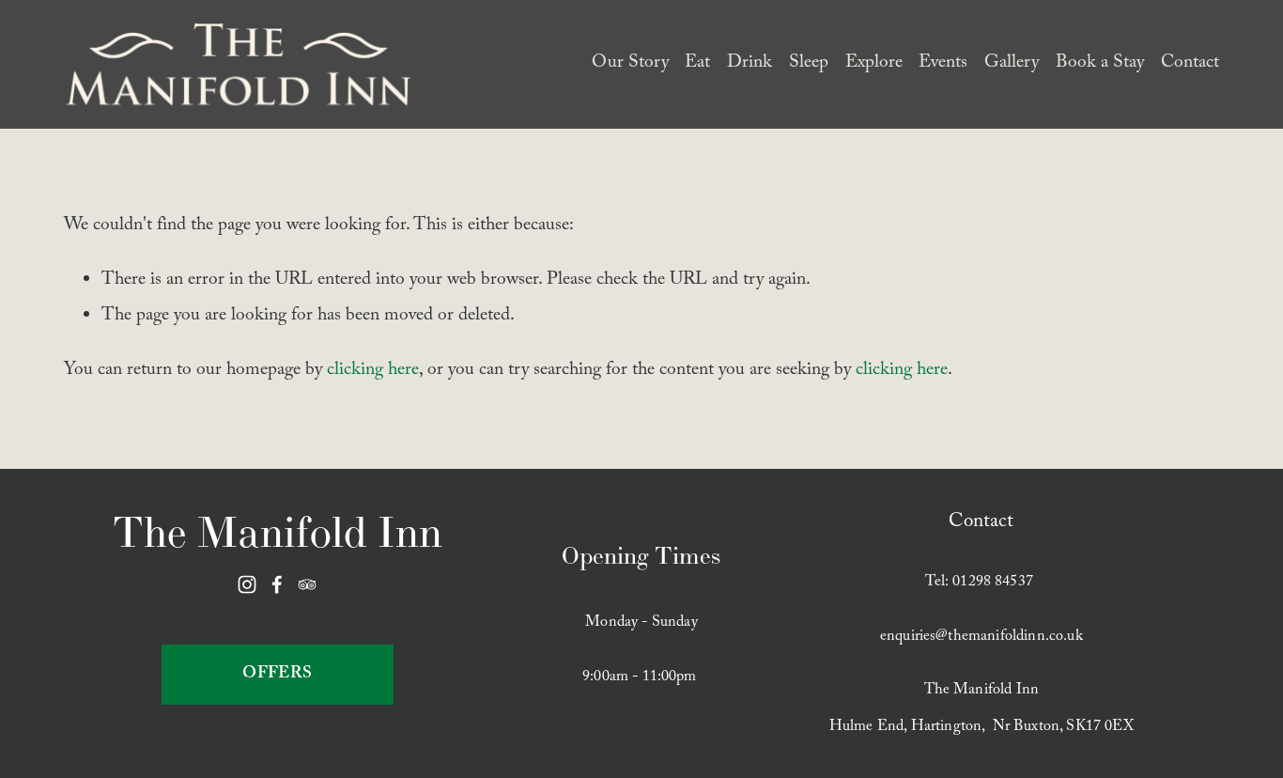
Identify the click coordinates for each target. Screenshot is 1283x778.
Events (943, 64)
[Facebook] (277, 584)
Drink (749, 64)
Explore (874, 64)
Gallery (1011, 64)
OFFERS (277, 675)
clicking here (373, 371)
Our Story (630, 64)
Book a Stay (1100, 64)
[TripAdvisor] (307, 584)
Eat (697, 64)
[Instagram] (247, 584)
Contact (1190, 64)
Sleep (808, 64)
